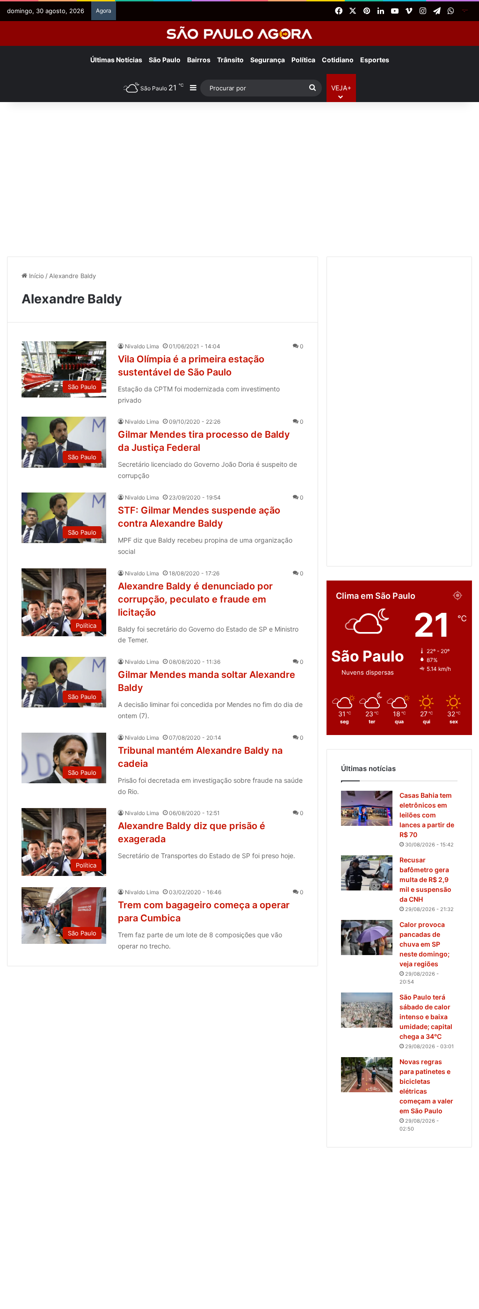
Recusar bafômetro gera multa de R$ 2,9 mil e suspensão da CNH (425, 879)
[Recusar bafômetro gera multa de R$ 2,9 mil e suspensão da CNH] (366, 872)
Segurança (267, 60)
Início (35, 275)
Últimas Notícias (116, 60)
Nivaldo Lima (142, 346)
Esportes (374, 60)
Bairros (198, 60)
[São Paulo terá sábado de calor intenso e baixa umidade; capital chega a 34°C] (366, 1010)
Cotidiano (338, 60)
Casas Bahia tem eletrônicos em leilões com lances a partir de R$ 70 (426, 814)
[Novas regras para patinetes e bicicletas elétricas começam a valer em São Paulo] (366, 1074)
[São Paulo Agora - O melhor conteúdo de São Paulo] (240, 33)
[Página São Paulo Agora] (465, 11)
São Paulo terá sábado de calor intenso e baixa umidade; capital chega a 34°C (425, 1016)
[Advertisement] (239, 177)
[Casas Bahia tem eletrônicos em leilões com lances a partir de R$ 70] (366, 808)
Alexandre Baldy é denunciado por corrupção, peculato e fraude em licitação (195, 599)
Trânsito (230, 60)
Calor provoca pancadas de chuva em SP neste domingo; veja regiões (424, 944)
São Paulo (165, 60)
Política (303, 60)
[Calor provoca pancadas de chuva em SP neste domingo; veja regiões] (366, 937)
